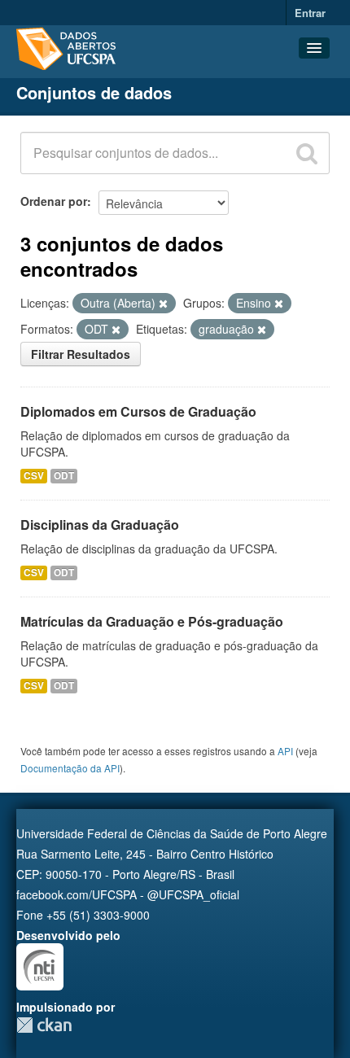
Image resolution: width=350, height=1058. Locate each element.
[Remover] (163, 303)
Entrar (310, 12)
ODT (64, 476)
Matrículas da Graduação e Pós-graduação (151, 621)
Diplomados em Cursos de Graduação (138, 411)
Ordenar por (53, 201)
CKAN (44, 1025)
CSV (34, 476)
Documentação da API (70, 768)
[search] (306, 153)
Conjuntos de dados (94, 92)
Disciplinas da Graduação (99, 524)
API (285, 751)
